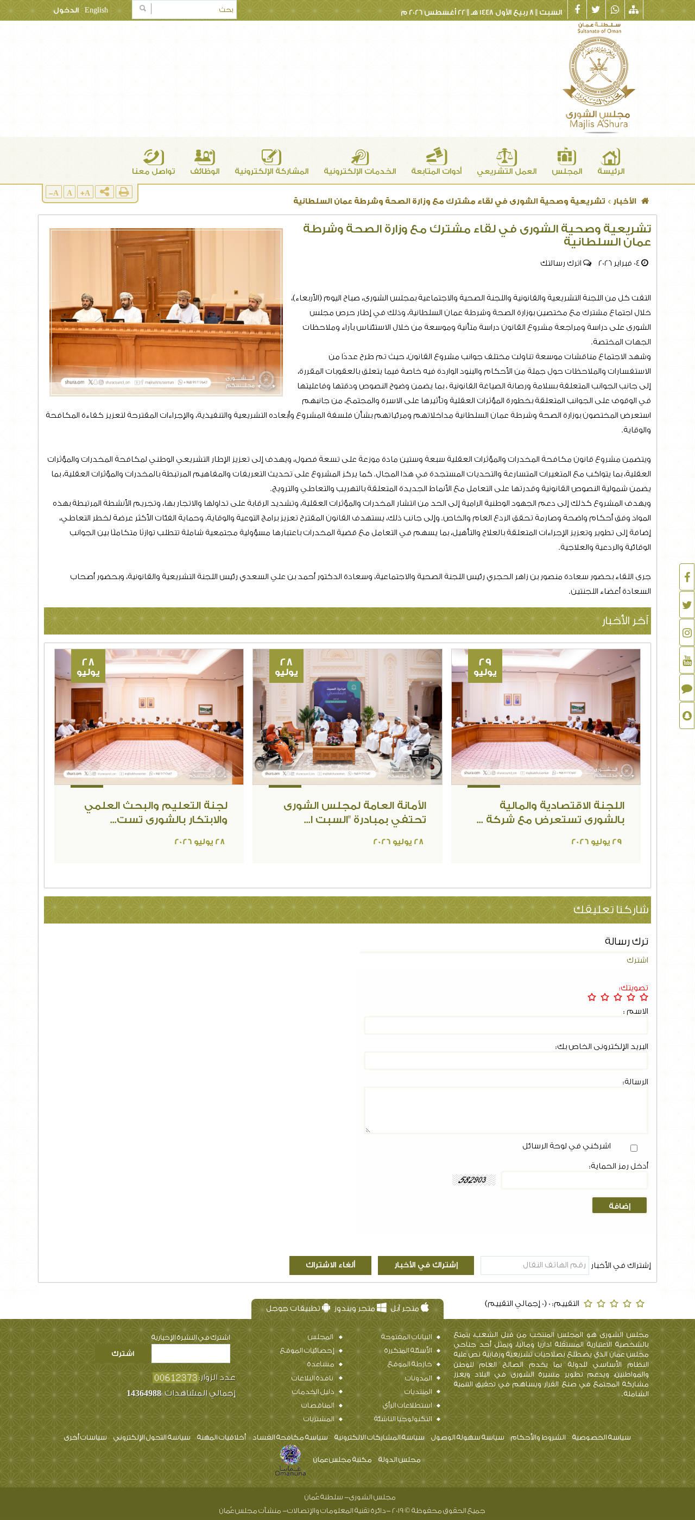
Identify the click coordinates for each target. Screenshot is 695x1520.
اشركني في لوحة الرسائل (566, 1146)
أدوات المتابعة (436, 171)
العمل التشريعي (506, 171)
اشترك (637, 960)
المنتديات (418, 1391)
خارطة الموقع (409, 1364)
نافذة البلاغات (312, 1378)
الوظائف (204, 171)
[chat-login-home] (686, 687)
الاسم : (635, 1011)
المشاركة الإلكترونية (271, 171)
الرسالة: (635, 1082)
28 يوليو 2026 (398, 842)
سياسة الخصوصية (601, 1437)
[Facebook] (686, 577)
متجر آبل (405, 1308)
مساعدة (320, 1364)
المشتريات (319, 1419)
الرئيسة (610, 171)
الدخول (66, 10)
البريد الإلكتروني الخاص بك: (601, 1046)
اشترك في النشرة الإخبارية (190, 1337)
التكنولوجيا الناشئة (405, 1419)
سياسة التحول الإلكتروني (152, 1437)
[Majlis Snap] (686, 715)
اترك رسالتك (561, 263)
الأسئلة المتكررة (407, 1350)
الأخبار (624, 201)
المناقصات (317, 1405)
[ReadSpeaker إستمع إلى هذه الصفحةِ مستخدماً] (134, 195)
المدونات (418, 1378)
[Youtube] (686, 660)
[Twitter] (686, 604)
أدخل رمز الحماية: (618, 1167)
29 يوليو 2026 (596, 842)
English (96, 10)
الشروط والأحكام (538, 1437)
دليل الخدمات (312, 1391)
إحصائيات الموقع (307, 1350)
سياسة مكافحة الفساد (290, 1437)
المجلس (567, 171)
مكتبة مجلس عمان (342, 1459)
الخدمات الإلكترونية (360, 171)
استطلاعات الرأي (410, 1405)
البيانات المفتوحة (406, 1337)
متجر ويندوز (355, 1308)
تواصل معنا (153, 171)
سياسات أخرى (85, 1437)
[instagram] (686, 632)
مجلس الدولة (399, 1459)
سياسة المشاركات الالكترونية (379, 1437)
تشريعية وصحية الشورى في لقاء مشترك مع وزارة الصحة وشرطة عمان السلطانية (449, 201)
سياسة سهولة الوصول (467, 1437)
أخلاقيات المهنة (221, 1437)
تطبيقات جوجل (294, 1308)
